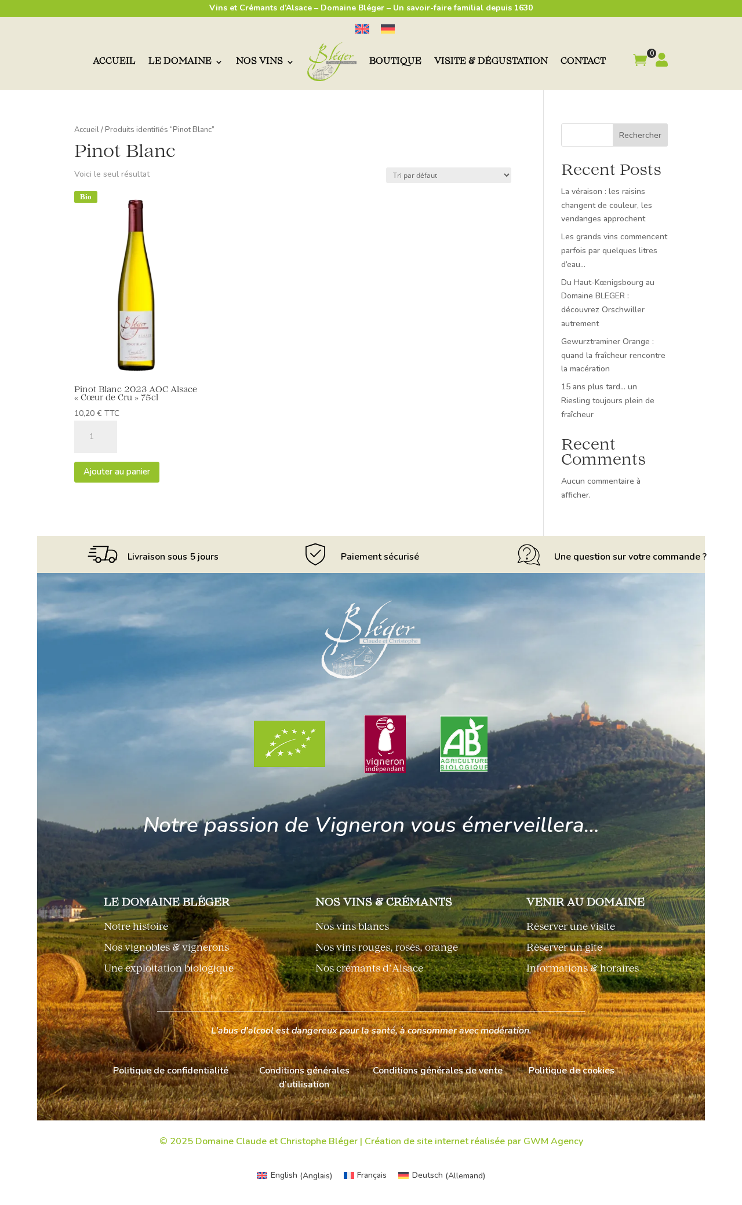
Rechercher (640, 135)
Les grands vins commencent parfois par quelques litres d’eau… (614, 250)
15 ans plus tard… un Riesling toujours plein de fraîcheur (607, 400)
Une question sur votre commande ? (630, 556)
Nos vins (259, 61)
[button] (640, 62)
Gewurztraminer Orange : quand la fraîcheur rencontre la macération (613, 355)
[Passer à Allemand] (388, 29)
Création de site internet (416, 1141)
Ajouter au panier (116, 471)
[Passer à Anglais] (362, 29)
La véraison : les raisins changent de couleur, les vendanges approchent (606, 205)
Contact (583, 61)
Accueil (114, 61)
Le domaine (180, 61)
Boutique (395, 61)
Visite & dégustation (491, 61)
